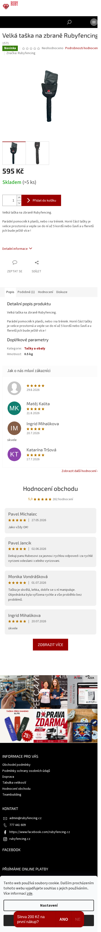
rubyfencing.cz (19, 839)
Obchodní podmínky (16, 764)
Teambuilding (11, 794)
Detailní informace (15, 248)
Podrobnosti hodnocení (81, 48)
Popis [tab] (10, 292)
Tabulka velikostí (14, 782)
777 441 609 (17, 825)
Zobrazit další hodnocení (79, 471)
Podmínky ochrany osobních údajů (26, 771)
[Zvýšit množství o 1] (19, 197)
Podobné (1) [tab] (26, 292)
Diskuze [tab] (61, 292)
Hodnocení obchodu (50, 488)
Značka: (20, 53)
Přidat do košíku (44, 200)
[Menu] (94, 22)
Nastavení (49, 905)
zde (29, 893)
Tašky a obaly (34, 348)
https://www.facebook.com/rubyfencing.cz (39, 832)
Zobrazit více (50, 644)
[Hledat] (69, 22)
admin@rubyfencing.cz (25, 818)
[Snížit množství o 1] (19, 203)
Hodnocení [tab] (45, 292)
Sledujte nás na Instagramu (52, 670)
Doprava (8, 776)
